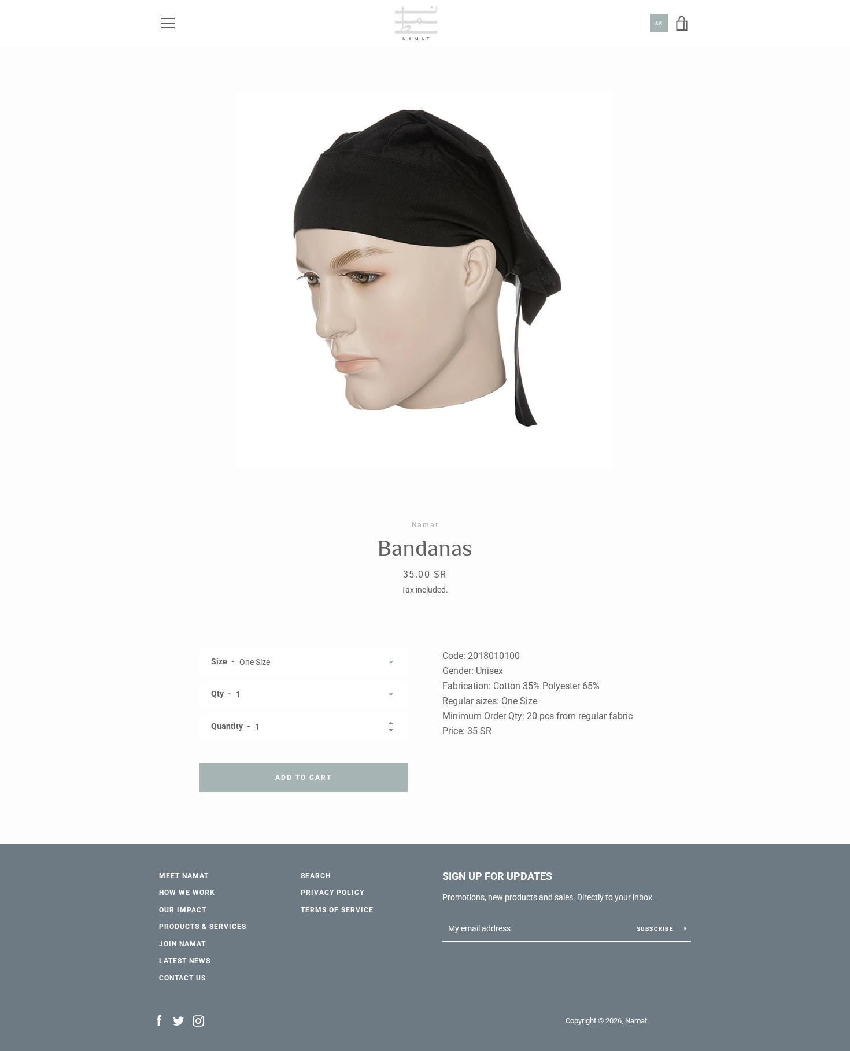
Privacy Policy (332, 893)
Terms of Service (337, 910)
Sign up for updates (497, 876)
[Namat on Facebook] (159, 1020)
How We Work (187, 893)
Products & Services (202, 927)
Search (316, 876)
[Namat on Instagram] (198, 1020)
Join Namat (182, 944)
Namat (636, 1020)
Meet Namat (184, 876)
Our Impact (182, 910)
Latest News (184, 961)
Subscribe (656, 929)
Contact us (182, 978)
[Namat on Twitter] (178, 1020)
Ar (659, 23)
